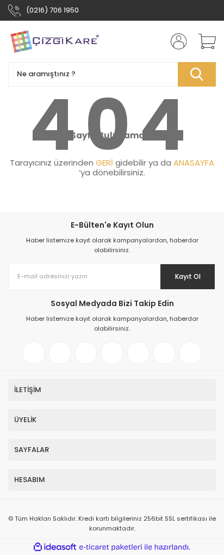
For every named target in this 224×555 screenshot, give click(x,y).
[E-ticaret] (110, 547)
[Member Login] (175, 41)
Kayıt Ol (188, 276)
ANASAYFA (193, 162)
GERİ (104, 162)
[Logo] (54, 41)
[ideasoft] (55, 547)
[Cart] (203, 41)
